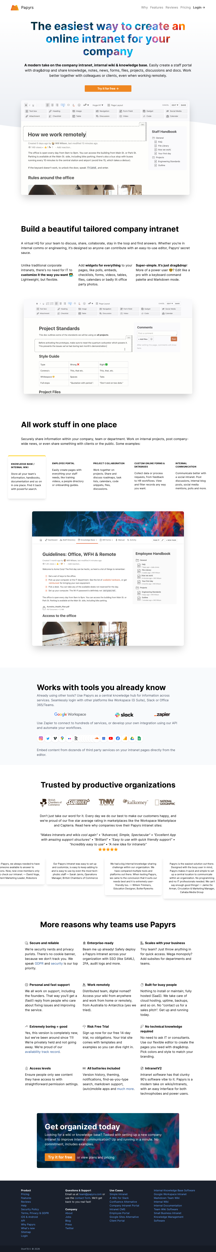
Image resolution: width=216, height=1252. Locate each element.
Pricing (185, 7)
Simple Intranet (119, 1194)
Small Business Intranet (167, 1213)
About (69, 1213)
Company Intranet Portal (124, 1205)
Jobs (68, 1216)
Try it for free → (108, 88)
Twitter (69, 1228)
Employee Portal (120, 1213)
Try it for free (60, 1157)
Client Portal (117, 1220)
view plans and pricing (97, 1157)
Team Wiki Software (166, 1209)
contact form (82, 1197)
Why (144, 7)
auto (87, 1089)
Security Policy (30, 1209)
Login (24, 1235)
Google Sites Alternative (124, 1216)
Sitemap (26, 1232)
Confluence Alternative (123, 1201)
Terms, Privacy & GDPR (35, 1213)
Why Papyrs (28, 1224)
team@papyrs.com (90, 1194)
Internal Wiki (161, 1201)
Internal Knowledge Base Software (174, 1190)
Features (156, 7)
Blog (68, 1220)
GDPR (39, 963)
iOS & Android (29, 1216)
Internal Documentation (168, 1205)
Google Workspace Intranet (170, 1194)
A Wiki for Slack (119, 1197)
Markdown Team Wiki (167, 1197)
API (23, 1220)
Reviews (172, 7)
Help (24, 1205)
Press (68, 1224)
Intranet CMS (117, 1209)
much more (125, 1089)
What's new (28, 1228)
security (57, 963)
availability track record (42, 1052)
